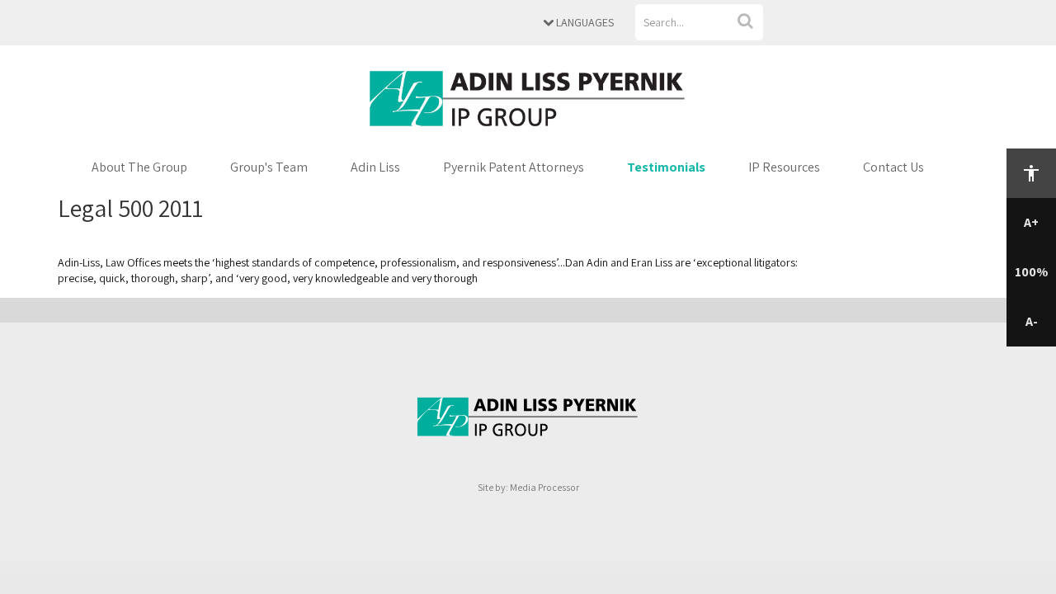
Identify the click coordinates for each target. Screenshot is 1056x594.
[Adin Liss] (528, 98)
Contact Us (893, 167)
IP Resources (784, 167)
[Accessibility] (1031, 173)
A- (1031, 321)
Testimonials (666, 167)
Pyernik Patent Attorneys (513, 167)
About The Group (139, 167)
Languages (584, 22)
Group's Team (269, 167)
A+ (1031, 222)
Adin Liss (375, 167)
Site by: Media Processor (528, 487)
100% (1031, 271)
